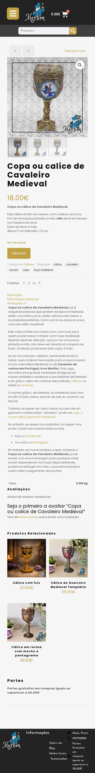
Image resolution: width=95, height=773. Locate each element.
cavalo (13, 270)
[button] (80, 65)
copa (26, 270)
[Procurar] (73, 31)
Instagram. (41, 442)
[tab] (47, 295)
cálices (76, 381)
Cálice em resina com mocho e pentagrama (26, 651)
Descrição (14, 295)
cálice (57, 264)
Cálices (28, 264)
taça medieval (43, 270)
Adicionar (19, 253)
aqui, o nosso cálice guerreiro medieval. (45, 415)
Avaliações (16, 303)
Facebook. (34, 436)
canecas (26, 385)
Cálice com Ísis (26, 583)
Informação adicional (22, 299)
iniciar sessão (29, 517)
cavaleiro (72, 264)
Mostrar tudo (76, 51)
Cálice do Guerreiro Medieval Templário (68, 585)
